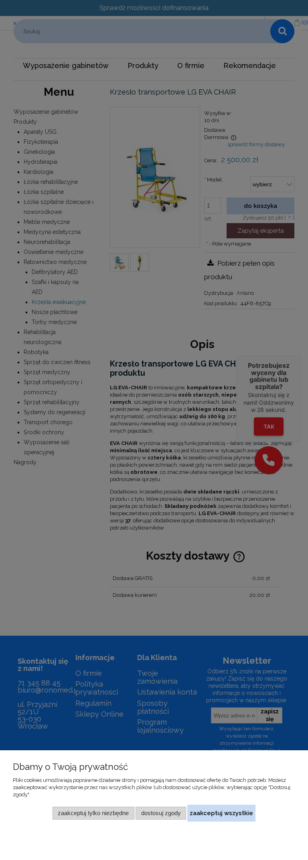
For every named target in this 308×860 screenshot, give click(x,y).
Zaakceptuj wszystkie (221, 813)
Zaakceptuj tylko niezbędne (93, 813)
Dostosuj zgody (161, 813)
